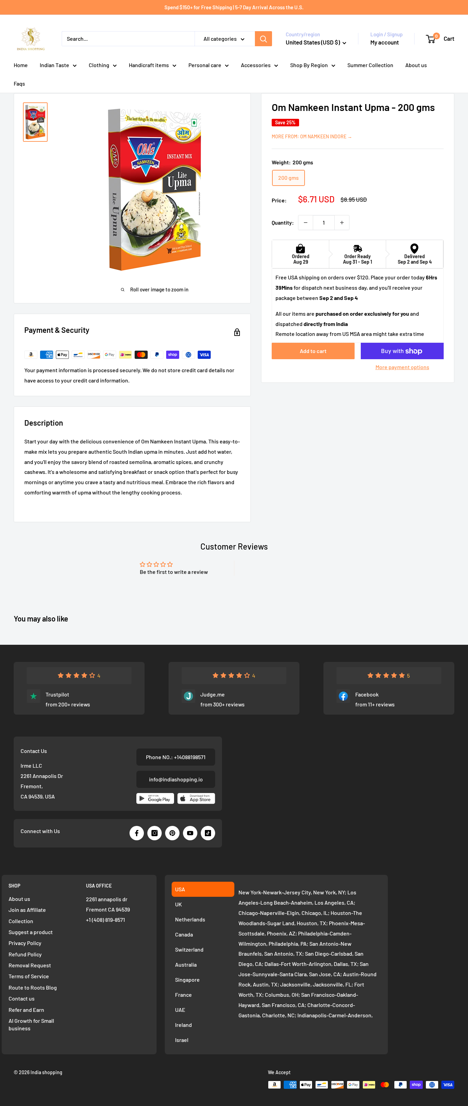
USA (180, 889)
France (183, 994)
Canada (184, 934)
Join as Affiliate (27, 909)
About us (416, 65)
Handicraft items (149, 65)
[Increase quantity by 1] (342, 222)
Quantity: (283, 222)
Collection (21, 921)
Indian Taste (54, 65)
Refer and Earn (26, 1009)
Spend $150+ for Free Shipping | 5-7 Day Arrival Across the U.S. (234, 7)
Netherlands (190, 919)
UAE (180, 1009)
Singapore (187, 979)
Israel (181, 1039)
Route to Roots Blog (33, 987)
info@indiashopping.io (176, 779)
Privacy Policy (25, 943)
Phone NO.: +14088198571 (176, 757)
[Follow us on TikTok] (208, 833)
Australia (186, 964)
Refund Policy (25, 954)
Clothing (99, 65)
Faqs (19, 83)
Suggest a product (31, 932)
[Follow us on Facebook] (137, 833)
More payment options (402, 367)
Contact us (22, 998)
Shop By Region (309, 65)
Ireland (183, 1024)
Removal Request (30, 965)
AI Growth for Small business (31, 1024)
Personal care (204, 65)
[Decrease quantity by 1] (305, 222)
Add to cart (313, 351)
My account (384, 42)
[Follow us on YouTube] (190, 833)
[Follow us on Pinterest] (172, 833)
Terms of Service (29, 976)
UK (178, 904)
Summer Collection (370, 65)
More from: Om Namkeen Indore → (312, 136)
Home (21, 65)
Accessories (256, 65)
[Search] (263, 38)
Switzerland (189, 949)
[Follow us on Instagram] (154, 833)
